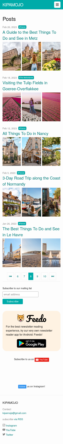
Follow (22, 386)
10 (44, 276)
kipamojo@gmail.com (14, 413)
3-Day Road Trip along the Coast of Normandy (31, 181)
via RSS (18, 419)
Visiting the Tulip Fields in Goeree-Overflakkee (25, 85)
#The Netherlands (26, 77)
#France (22, 27)
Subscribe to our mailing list (17, 288)
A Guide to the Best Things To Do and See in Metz (29, 35)
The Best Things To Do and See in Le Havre (31, 231)
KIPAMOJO (13, 4)
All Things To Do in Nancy (25, 133)
